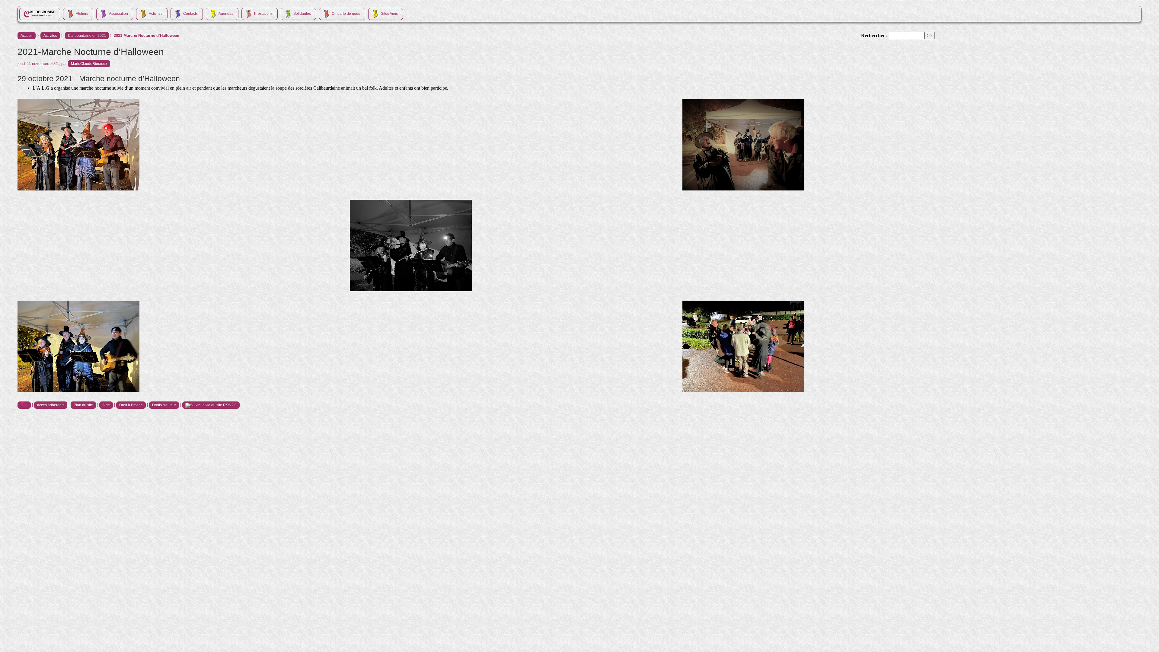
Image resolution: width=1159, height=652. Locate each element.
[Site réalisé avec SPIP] (24, 405)
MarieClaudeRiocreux (89, 64)
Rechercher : (874, 35)
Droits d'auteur (164, 405)
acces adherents (50, 405)
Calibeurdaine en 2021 (87, 36)
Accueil (27, 36)
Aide (106, 405)
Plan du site (83, 405)
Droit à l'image (131, 405)
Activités (50, 36)
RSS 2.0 (229, 405)
